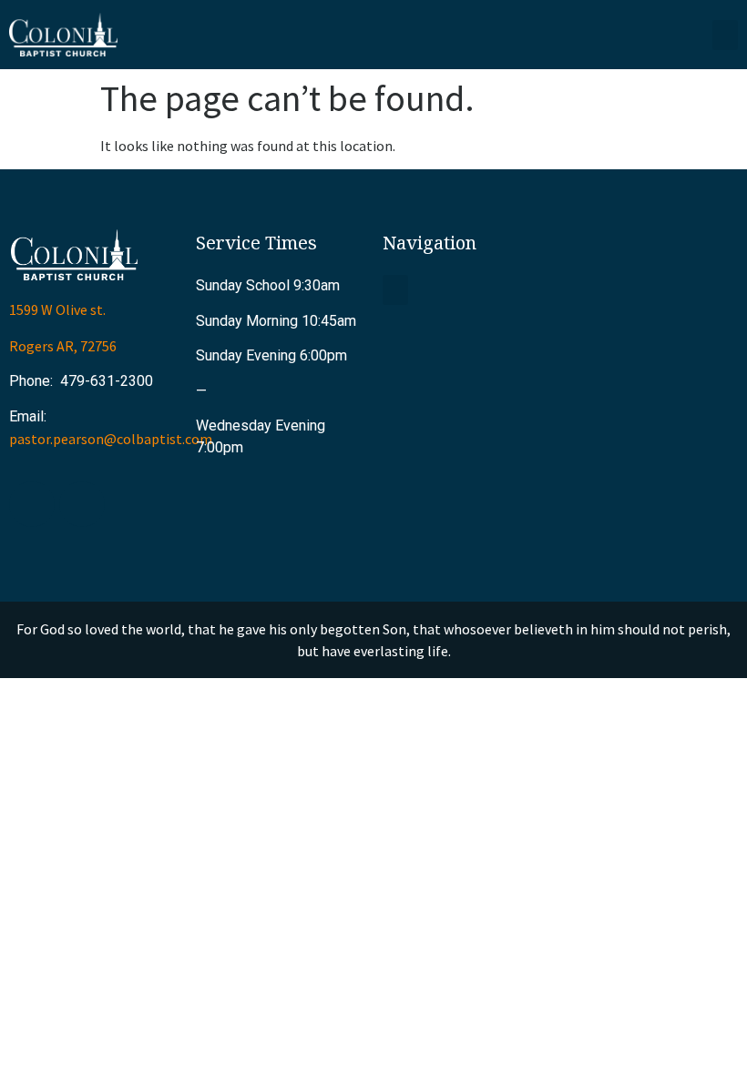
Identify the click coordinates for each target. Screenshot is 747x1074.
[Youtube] (82, 504)
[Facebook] (32, 504)
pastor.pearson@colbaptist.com (110, 439)
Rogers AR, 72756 (63, 346)
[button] (725, 35)
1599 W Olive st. (57, 309)
